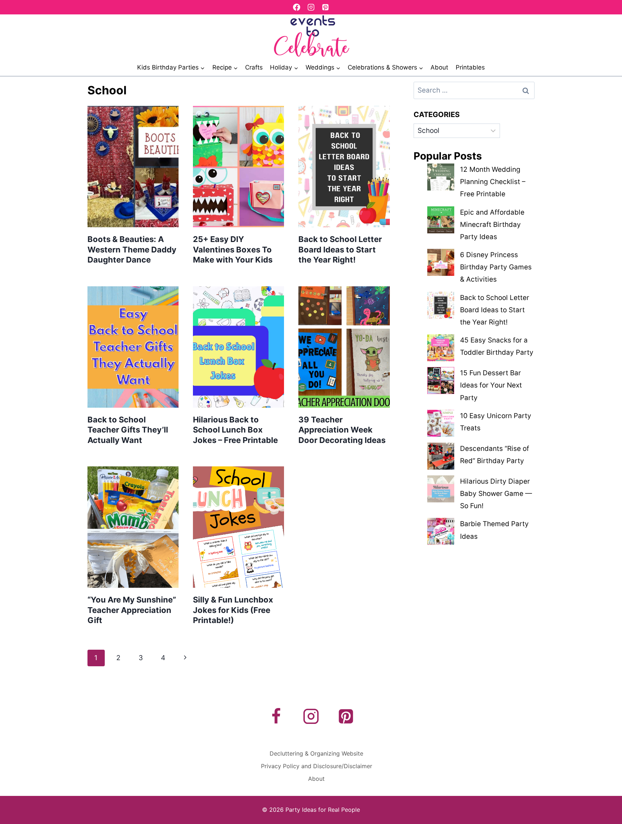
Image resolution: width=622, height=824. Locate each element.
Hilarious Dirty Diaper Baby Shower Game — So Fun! (496, 493)
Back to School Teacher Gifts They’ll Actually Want (127, 430)
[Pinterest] (325, 7)
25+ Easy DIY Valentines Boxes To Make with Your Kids (232, 249)
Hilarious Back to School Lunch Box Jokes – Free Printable (235, 430)
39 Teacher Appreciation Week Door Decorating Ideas (342, 430)
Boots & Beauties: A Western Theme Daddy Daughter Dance (131, 249)
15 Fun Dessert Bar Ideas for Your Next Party (491, 385)
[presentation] (133, 166)
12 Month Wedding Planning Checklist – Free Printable (493, 181)
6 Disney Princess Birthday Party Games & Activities (496, 267)
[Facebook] (296, 7)
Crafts (254, 67)
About (439, 67)
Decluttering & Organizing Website (316, 753)
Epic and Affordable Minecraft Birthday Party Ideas (492, 224)
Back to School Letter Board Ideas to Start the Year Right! (340, 249)
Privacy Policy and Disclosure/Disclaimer (316, 766)
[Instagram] (311, 7)
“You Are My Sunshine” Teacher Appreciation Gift (131, 610)
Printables (470, 67)
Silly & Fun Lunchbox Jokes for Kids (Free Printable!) (233, 610)
